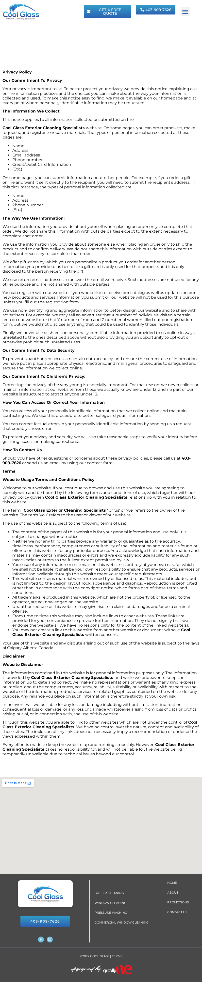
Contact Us (177, 912)
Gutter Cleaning (109, 893)
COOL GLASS (99, 956)
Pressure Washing (111, 912)
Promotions (178, 902)
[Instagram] (50, 939)
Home (172, 882)
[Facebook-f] (41, 939)
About (172, 892)
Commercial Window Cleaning (122, 922)
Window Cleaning (110, 903)
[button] (185, 11)
